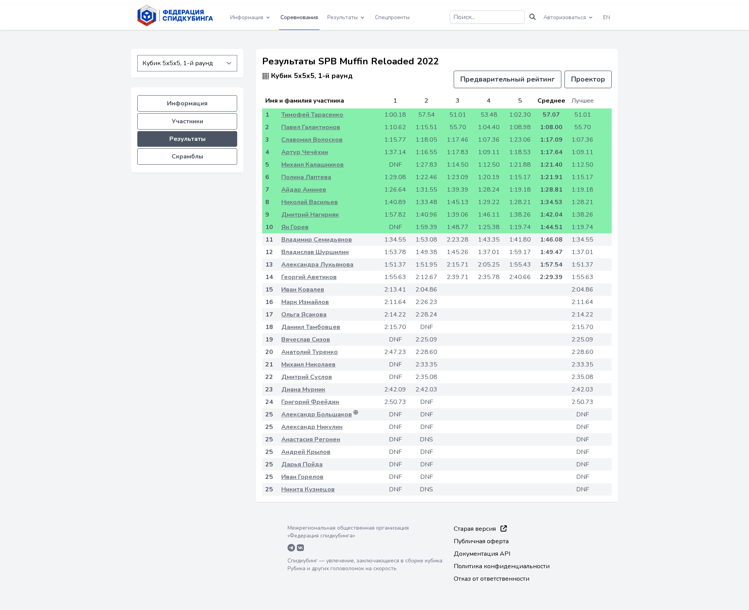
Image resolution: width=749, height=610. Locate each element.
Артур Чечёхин (304, 152)
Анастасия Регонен (310, 439)
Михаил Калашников (312, 164)
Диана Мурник (303, 389)
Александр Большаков (316, 414)
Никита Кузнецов (308, 489)
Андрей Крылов (305, 452)
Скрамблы (187, 156)
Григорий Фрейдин (310, 402)
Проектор (588, 79)
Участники (187, 121)
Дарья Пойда (302, 464)
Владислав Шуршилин (315, 252)
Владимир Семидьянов (316, 239)
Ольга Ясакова (304, 314)
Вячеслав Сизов (305, 339)
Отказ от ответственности (491, 578)
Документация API (482, 554)
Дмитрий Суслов (306, 377)
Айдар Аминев (303, 189)
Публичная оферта (481, 541)
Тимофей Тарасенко (312, 114)
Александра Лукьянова (317, 264)
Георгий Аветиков (309, 277)
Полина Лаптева (306, 177)
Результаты (187, 139)
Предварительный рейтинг (507, 79)
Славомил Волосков (312, 139)
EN (606, 17)
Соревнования (299, 17)
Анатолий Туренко (309, 352)
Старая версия (475, 529)
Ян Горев (295, 227)
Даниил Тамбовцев (310, 327)
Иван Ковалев (302, 289)
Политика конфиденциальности (502, 566)
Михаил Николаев (308, 364)
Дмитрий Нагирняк (310, 214)
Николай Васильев (309, 202)
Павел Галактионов (310, 127)
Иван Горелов (302, 477)
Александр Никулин (312, 427)
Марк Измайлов (305, 302)
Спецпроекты (392, 17)
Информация (187, 103)
